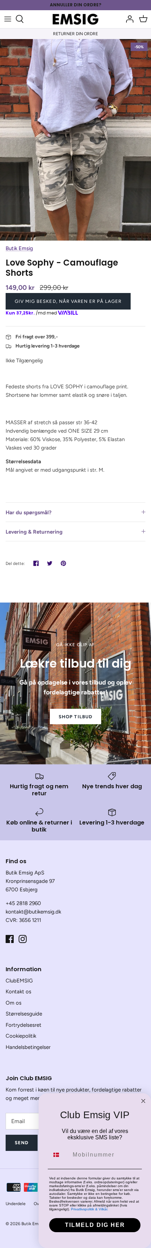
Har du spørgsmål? (29, 512)
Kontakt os (18, 991)
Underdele (16, 1203)
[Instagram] (23, 939)
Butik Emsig (19, 248)
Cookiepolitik (21, 1036)
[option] (75, 140)
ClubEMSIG (19, 981)
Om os (13, 1003)
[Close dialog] (143, 1101)
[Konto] (128, 19)
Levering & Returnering (34, 532)
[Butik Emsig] (75, 19)
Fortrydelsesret (23, 1025)
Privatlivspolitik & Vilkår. (89, 1209)
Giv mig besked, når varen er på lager (68, 301)
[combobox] (59, 1154)
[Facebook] (10, 939)
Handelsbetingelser (28, 1047)
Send (21, 1142)
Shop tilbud (75, 716)
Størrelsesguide (24, 1014)
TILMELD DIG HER (95, 1225)
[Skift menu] (7, 19)
